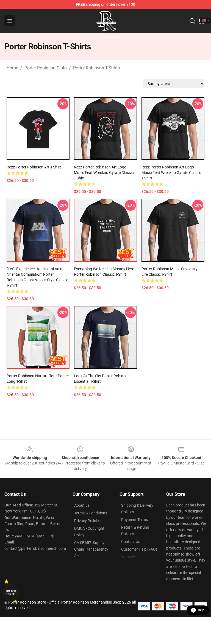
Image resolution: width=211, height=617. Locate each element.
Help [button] (201, 610)
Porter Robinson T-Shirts (96, 68)
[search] (192, 21)
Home (12, 68)
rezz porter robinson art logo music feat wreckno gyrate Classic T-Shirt (104, 172)
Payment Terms (134, 519)
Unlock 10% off (11, 593)
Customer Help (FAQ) (139, 549)
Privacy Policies (87, 521)
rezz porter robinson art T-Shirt (34, 167)
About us (82, 505)
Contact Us (130, 541)
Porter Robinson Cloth (45, 68)
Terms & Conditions (90, 513)
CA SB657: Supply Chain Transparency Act (91, 549)
